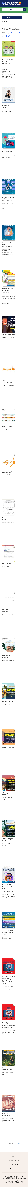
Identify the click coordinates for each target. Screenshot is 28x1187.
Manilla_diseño (7, 426)
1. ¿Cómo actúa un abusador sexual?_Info (8, 932)
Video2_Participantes (9, 334)
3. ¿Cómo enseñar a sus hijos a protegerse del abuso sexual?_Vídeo (8, 980)
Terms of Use (14, 1168)
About (14, 1156)
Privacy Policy (14, 1160)
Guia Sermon (6, 564)
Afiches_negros (7, 701)
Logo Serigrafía (7, 472)
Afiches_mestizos (8, 747)
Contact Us (14, 1164)
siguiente (17, 1143)
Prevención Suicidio (8, 151)
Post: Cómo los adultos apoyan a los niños (8, 886)
